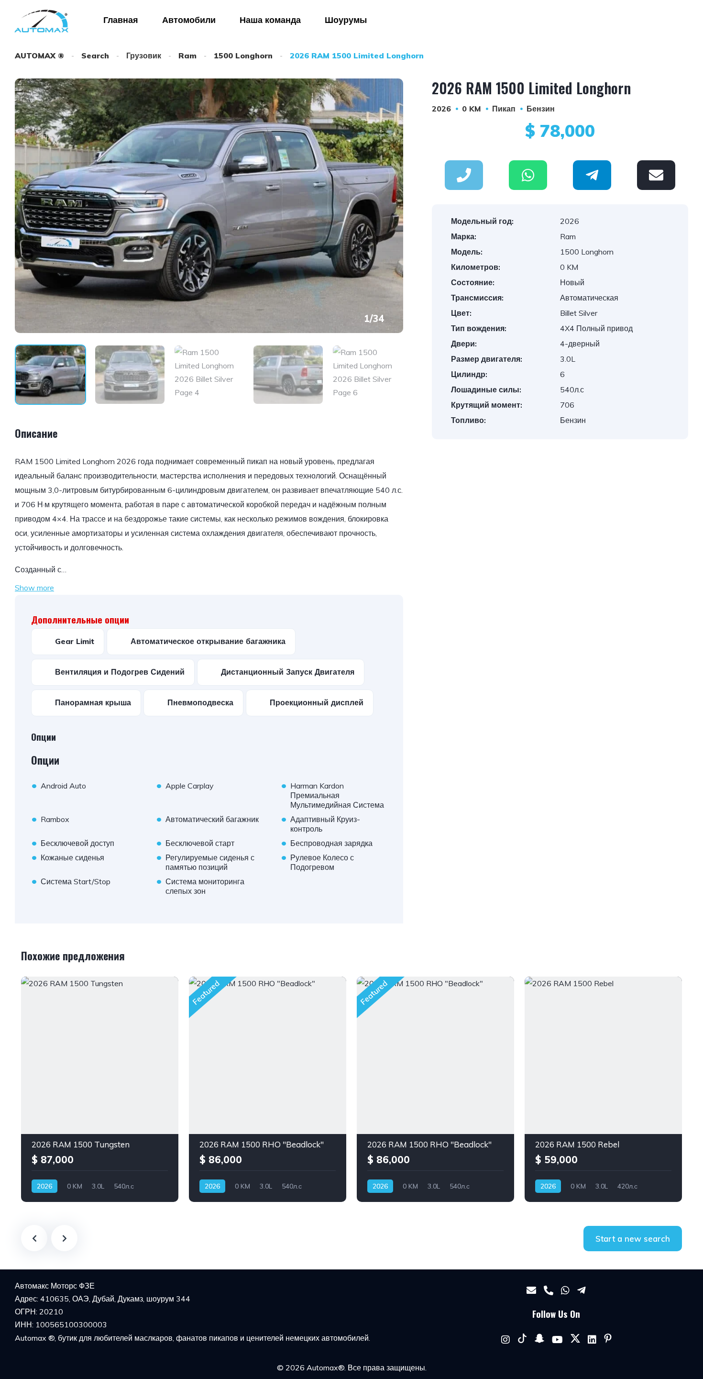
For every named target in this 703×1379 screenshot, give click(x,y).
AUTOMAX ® (39, 55)
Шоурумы (346, 19)
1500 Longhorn (243, 55)
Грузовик (143, 55)
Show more (34, 587)
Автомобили (189, 19)
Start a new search (632, 1239)
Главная (120, 19)
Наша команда (270, 19)
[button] (528, 175)
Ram (187, 55)
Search (95, 55)
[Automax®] (41, 21)
